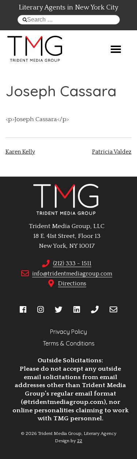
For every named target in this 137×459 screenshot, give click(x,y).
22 (79, 440)
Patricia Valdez (112, 151)
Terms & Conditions (69, 343)
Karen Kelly (20, 151)
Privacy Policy (68, 331)
